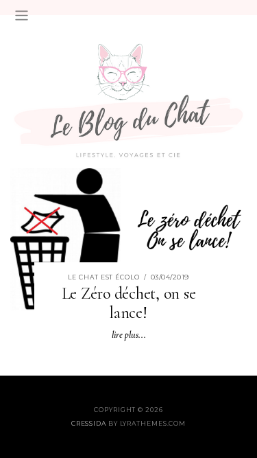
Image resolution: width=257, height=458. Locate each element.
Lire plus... (129, 335)
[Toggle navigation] (21, 15)
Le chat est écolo (103, 277)
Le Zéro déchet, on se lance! (129, 303)
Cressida (88, 423)
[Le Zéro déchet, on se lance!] (128, 238)
